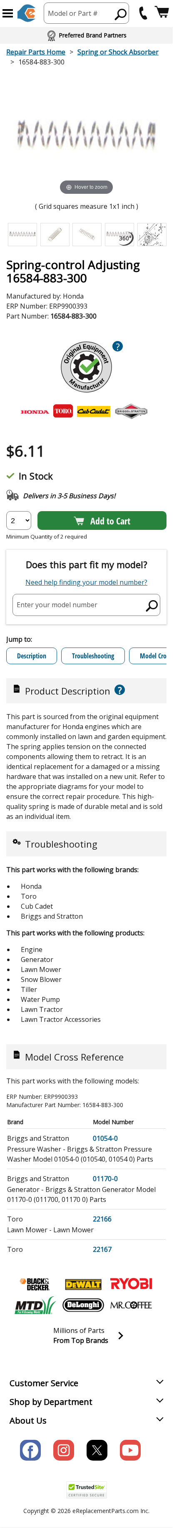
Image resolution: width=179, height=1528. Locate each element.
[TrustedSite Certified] (86, 1489)
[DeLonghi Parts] (83, 1305)
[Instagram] (63, 1450)
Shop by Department (51, 1401)
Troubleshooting (93, 655)
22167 (102, 1249)
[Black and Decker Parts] (35, 1284)
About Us (28, 1420)
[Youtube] (130, 1450)
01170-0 (105, 1178)
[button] (7, 13)
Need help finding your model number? (86, 582)
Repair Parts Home (35, 52)
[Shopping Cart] (161, 13)
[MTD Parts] (35, 1305)
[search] (121, 14)
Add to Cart (110, 520)
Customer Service (44, 1383)
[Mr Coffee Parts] (131, 1305)
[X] (97, 1450)
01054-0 (105, 1138)
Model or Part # (73, 13)
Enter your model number (57, 604)
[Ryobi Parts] (131, 1284)
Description (31, 655)
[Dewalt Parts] (83, 1284)
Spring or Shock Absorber (118, 52)
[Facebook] (30, 1450)
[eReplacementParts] (26, 13)
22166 (102, 1219)
